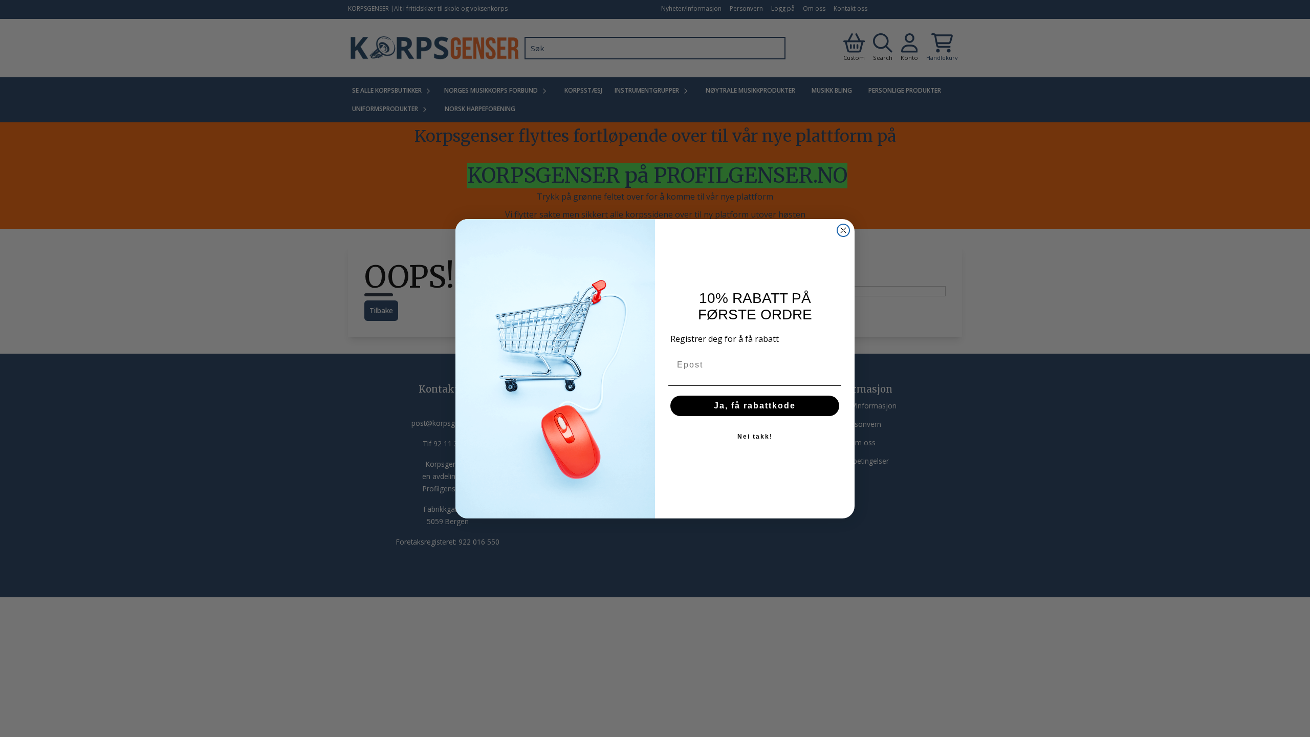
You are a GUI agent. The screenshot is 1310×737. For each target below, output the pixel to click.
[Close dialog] (843, 230)
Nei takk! (755, 436)
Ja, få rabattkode (755, 405)
